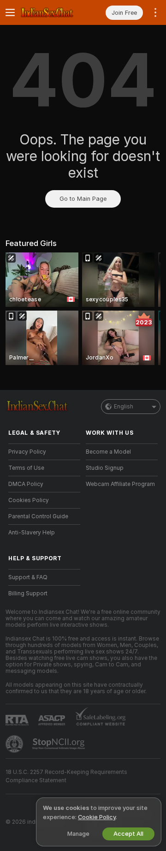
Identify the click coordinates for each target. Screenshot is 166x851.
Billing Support (27, 593)
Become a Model (108, 452)
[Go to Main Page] (51, 12)
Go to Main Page (83, 198)
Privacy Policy (27, 452)
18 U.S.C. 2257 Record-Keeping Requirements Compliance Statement (66, 776)
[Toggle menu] (10, 12)
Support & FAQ (27, 577)
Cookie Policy (97, 817)
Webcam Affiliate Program (120, 484)
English (123, 406)
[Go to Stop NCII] (59, 743)
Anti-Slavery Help (31, 532)
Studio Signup (105, 468)
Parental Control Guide (38, 516)
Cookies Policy (28, 500)
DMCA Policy (25, 484)
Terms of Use (26, 468)
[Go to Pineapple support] (15, 744)
